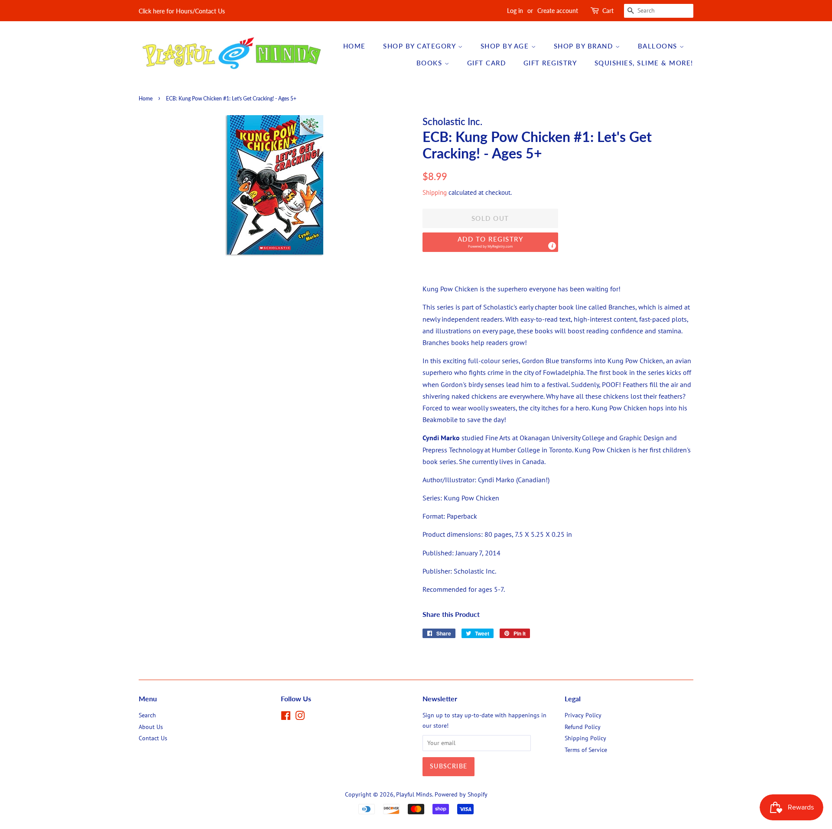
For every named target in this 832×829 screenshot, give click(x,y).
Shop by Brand (584, 46)
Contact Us (153, 738)
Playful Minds (414, 794)
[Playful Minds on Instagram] (300, 717)
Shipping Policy (585, 738)
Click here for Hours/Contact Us (182, 11)
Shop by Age (506, 46)
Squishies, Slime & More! (644, 63)
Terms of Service (586, 750)
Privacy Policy (583, 715)
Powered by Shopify (461, 794)
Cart (608, 10)
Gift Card (486, 63)
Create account (557, 10)
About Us (151, 727)
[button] (490, 242)
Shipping (434, 192)
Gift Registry (550, 63)
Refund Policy (583, 727)
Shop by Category (420, 46)
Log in (515, 10)
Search (147, 715)
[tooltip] (552, 246)
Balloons (659, 46)
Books (430, 63)
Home (354, 46)
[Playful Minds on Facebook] (286, 717)
